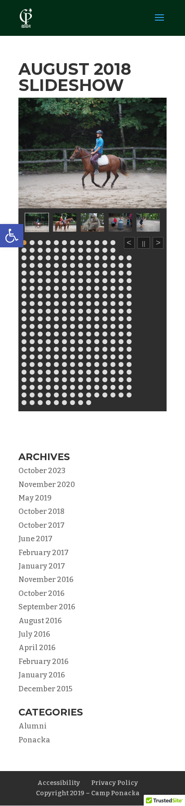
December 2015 (45, 689)
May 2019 (35, 498)
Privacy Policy (114, 783)
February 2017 (43, 552)
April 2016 (37, 647)
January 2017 (41, 566)
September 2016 (46, 607)
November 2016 (46, 579)
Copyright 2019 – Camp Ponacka (88, 793)
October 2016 (41, 593)
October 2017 (41, 525)
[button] (11, 235)
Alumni (32, 726)
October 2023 (42, 470)
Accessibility (58, 783)
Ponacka (34, 740)
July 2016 (34, 634)
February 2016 (43, 661)
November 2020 (46, 484)
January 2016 (41, 675)
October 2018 (41, 511)
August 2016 (40, 620)
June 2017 (35, 538)
